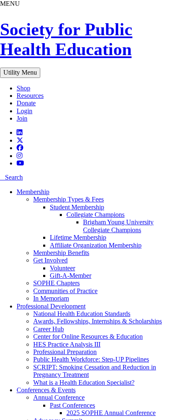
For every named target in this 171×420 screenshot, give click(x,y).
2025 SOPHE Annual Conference (111, 412)
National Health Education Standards (81, 313)
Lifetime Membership (78, 237)
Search (14, 177)
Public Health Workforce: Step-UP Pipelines (91, 359)
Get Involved (50, 260)
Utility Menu (20, 72)
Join (22, 118)
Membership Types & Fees (68, 199)
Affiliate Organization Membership (96, 245)
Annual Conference (59, 397)
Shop (23, 88)
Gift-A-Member (70, 275)
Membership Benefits (61, 252)
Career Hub (48, 329)
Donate (26, 103)
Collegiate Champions (95, 214)
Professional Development (51, 306)
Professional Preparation (65, 351)
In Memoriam (51, 298)
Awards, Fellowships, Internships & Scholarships (97, 321)
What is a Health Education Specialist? (83, 382)
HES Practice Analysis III (66, 344)
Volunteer (62, 268)
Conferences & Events (46, 389)
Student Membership (77, 207)
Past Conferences (72, 405)
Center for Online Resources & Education (88, 336)
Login (24, 110)
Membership (33, 191)
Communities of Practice (65, 290)
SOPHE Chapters (56, 282)
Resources (30, 95)
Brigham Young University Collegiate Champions (118, 225)
